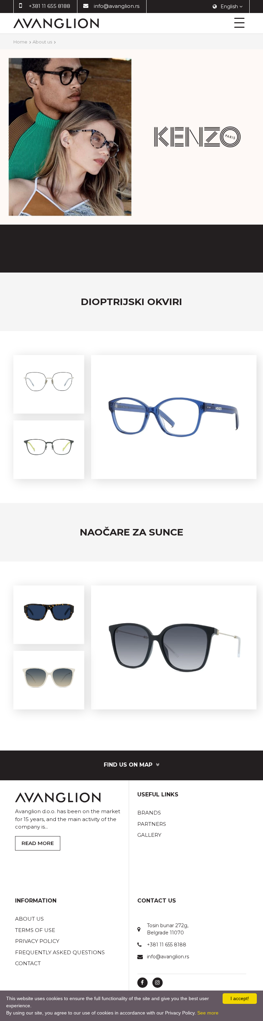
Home (20, 42)
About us (42, 42)
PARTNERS (151, 824)
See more (207, 1013)
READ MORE (38, 843)
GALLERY (149, 835)
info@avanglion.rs (116, 6)
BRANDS (149, 812)
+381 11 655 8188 (49, 6)
